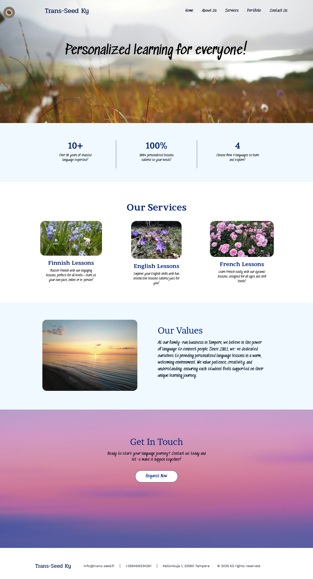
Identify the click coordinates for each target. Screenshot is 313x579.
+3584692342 (137, 566)
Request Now (156, 476)
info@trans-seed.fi (99, 566)
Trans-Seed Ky (67, 11)
